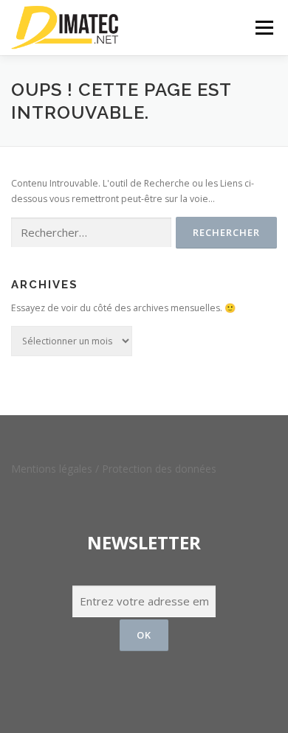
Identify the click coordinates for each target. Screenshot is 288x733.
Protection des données (159, 469)
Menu (263, 27)
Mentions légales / (56, 469)
